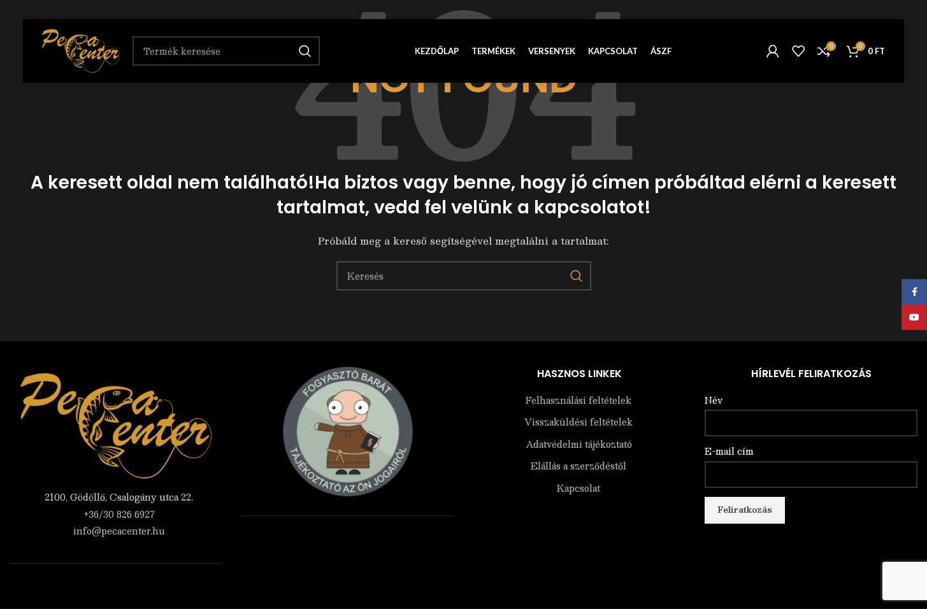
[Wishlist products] (798, 51)
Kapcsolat (578, 488)
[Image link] (116, 424)
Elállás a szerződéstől (578, 466)
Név (713, 400)
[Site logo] (81, 49)
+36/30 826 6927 (119, 514)
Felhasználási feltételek (578, 400)
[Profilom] (773, 51)
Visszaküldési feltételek (578, 422)
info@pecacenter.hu (119, 530)
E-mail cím (729, 451)
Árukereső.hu (348, 542)
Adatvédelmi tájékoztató (579, 444)
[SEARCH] (576, 275)
